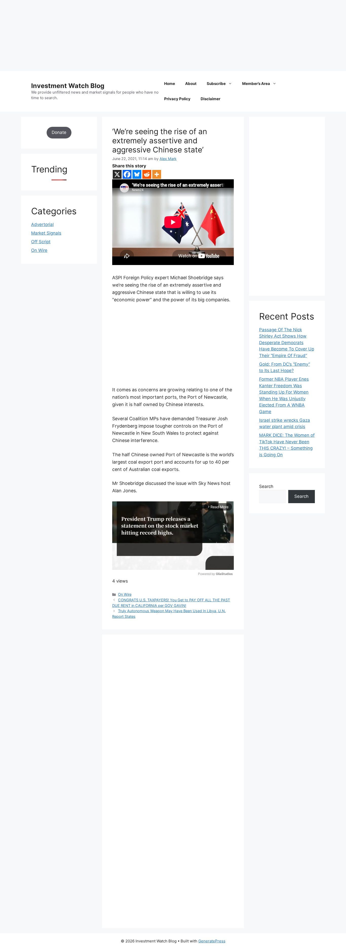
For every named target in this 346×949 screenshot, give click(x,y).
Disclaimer (210, 98)
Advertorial (42, 224)
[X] (117, 174)
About (191, 83)
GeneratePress (211, 941)
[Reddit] (146, 174)
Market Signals (46, 233)
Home (169, 83)
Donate (59, 132)
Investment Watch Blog (67, 86)
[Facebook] (127, 174)
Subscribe (216, 83)
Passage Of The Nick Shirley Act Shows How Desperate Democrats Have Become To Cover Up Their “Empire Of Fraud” (286, 342)
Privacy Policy (177, 98)
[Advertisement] (152, 35)
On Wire (124, 594)
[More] (156, 174)
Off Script (40, 241)
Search (266, 486)
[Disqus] (173, 714)
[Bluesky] (136, 174)
